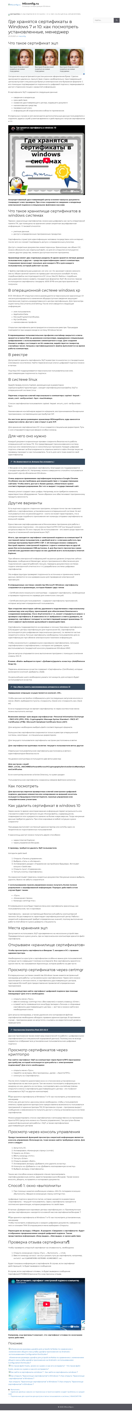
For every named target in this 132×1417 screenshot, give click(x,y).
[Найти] (117, 20)
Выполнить (15, 1390)
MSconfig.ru (30, 3)
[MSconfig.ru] (14, 5)
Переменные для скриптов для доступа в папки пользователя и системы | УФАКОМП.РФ (46, 1396)
